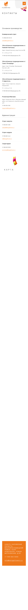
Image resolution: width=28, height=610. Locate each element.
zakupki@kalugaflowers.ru (8, 127)
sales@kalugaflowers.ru (7, 40)
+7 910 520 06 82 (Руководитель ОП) (11, 55)
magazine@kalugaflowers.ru (8, 108)
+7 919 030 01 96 (6, 105)
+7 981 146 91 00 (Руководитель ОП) (11, 73)
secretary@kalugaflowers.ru (8, 150)
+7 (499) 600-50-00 (7, 38)
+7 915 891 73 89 (6, 124)
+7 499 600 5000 (6, 147)
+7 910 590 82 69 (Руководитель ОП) (11, 91)
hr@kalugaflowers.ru (7, 138)
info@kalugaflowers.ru (14, 560)
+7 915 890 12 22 (6, 136)
